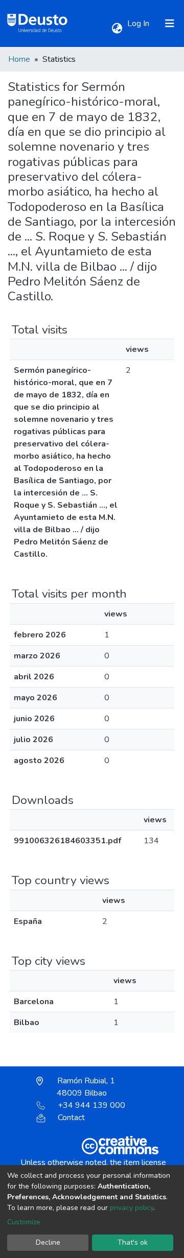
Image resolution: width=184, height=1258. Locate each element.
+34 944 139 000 (91, 1105)
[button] (116, 28)
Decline (48, 1242)
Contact (71, 1117)
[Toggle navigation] (169, 23)
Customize (23, 1222)
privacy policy (131, 1208)
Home (19, 59)
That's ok (133, 1242)
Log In (139, 23)
